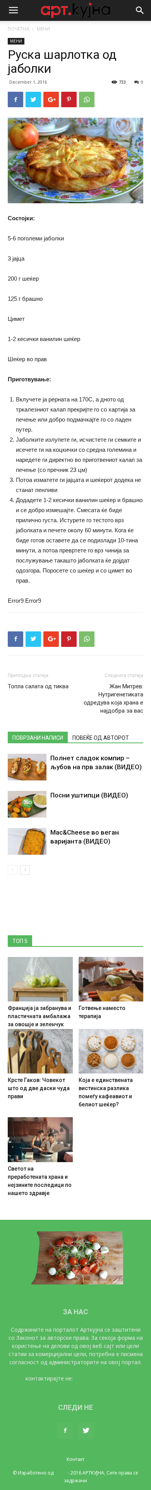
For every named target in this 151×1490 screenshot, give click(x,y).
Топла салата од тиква (38, 686)
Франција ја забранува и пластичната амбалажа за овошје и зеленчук (39, 1016)
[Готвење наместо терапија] (111, 979)
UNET (61, 1472)
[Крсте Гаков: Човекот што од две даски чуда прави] (40, 1051)
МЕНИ (43, 29)
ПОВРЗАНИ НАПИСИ (37, 738)
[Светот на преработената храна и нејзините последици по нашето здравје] (40, 1139)
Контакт (75, 1459)
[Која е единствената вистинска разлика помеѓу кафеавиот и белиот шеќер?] (111, 1051)
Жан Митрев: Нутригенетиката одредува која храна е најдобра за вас (113, 698)
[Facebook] (65, 1431)
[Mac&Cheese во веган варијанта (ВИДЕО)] (27, 841)
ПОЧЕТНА (18, 29)
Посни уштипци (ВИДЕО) (89, 795)
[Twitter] (86, 1431)
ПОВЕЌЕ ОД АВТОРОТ (100, 738)
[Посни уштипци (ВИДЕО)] (27, 804)
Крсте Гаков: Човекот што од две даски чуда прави (39, 1088)
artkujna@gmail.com (100, 1378)
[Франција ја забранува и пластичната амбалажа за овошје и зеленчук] (40, 979)
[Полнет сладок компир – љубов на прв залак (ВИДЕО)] (27, 767)
